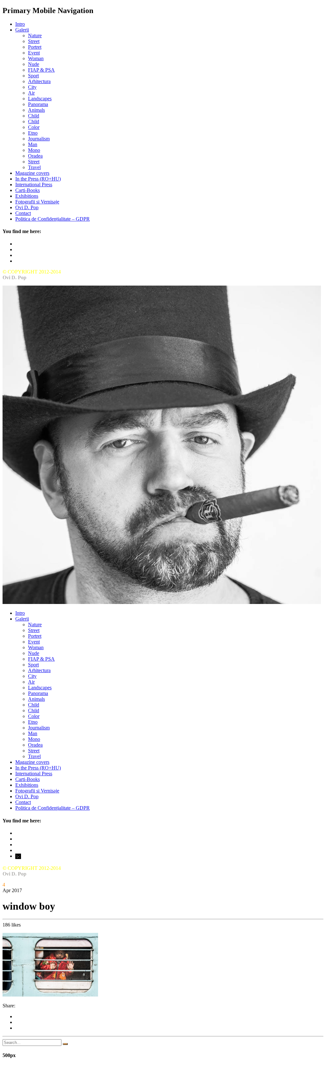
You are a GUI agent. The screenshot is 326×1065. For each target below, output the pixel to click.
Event (34, 52)
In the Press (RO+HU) (38, 178)
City (32, 87)
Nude (33, 64)
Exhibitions (26, 196)
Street (33, 41)
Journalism (39, 138)
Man (32, 144)
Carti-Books (27, 190)
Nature (35, 35)
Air (31, 93)
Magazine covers (32, 173)
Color (33, 127)
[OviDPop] (162, 602)
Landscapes (40, 98)
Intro (20, 24)
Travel (34, 167)
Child (33, 115)
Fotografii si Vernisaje (37, 201)
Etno (33, 133)
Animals (36, 110)
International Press (33, 184)
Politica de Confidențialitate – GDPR (52, 219)
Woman (36, 58)
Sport (33, 75)
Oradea (35, 156)
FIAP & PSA (41, 70)
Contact (23, 213)
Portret (34, 47)
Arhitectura (39, 81)
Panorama (38, 104)
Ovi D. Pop (27, 207)
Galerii (22, 29)
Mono (34, 150)
